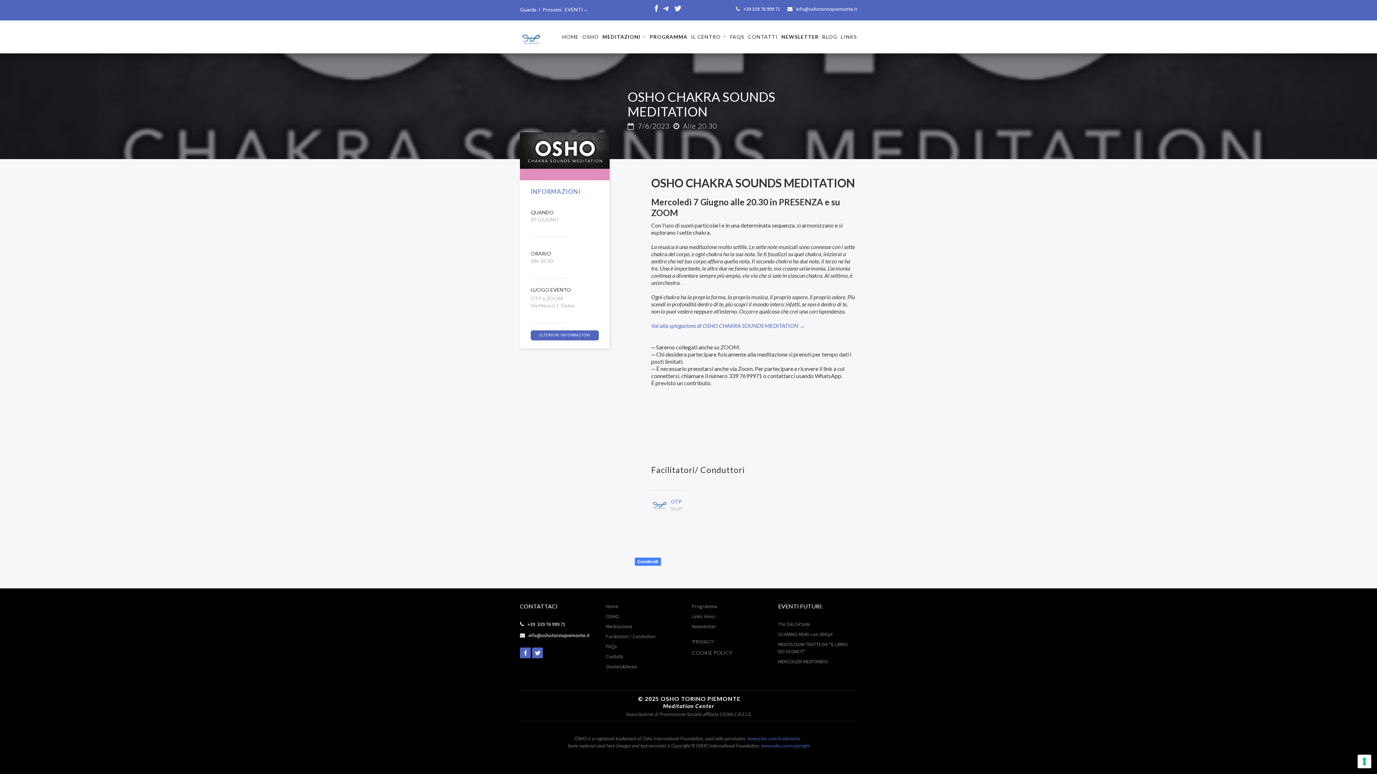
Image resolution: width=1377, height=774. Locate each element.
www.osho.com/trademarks (773, 738)
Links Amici (703, 616)
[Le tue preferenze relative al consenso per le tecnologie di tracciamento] (1364, 761)
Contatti (614, 656)
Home (612, 606)
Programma (704, 606)
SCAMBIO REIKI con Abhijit (805, 634)
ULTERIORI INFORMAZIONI (565, 335)
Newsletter (704, 626)
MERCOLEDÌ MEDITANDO (803, 661)
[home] (530, 36)
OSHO (590, 37)
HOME (570, 37)
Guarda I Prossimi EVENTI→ (554, 9)
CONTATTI (763, 37)
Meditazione (619, 626)
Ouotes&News (621, 666)
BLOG (829, 37)
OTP (676, 501)
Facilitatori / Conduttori (631, 636)
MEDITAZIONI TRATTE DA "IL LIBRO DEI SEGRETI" (813, 648)
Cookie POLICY (712, 653)
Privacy (703, 642)
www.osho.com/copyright (785, 746)
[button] (624, 36)
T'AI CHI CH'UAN (794, 624)
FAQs (737, 37)
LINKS (849, 37)
